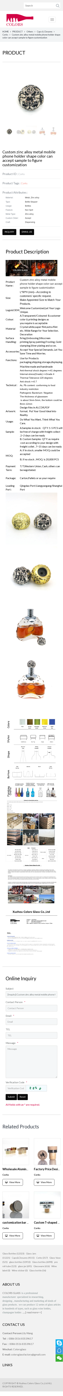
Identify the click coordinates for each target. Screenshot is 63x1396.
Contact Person (15, 1002)
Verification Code (16, 1082)
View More (14, 1182)
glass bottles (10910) (20, 1262)
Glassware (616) (41, 1266)
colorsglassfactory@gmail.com (28, 1354)
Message (12, 1042)
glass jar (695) (25, 1266)
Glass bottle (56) (37, 1270)
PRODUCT (17, 31)
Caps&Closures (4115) (23, 1257)
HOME (5, 31)
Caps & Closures (44, 31)
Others (29, 31)
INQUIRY (9, 231)
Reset (23, 1096)
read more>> (34, 1312)
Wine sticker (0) (20, 1270)
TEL (8, 1029)
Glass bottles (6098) (42, 1262)
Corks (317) (42, 1257)
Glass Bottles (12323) (13, 1253)
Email (10, 1015)
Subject (10, 988)
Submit (11, 1096)
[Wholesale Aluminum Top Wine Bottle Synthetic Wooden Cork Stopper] (16, 1151)
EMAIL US (27, 231)
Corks (5, 34)
